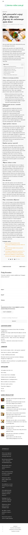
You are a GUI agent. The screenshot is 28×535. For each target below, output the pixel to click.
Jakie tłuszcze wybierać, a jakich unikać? (9, 352)
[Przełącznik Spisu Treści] (21, 65)
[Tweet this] (10, 259)
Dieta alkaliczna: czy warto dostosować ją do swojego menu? (7, 486)
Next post (22, 266)
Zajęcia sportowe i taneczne (9, 69)
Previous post (7, 266)
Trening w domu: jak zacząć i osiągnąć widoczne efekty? (13, 336)
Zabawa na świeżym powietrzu (10, 66)
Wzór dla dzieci (7, 73)
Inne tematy (3, 372)
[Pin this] (14, 259)
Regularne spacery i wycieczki (10, 70)
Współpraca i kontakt (15, 531)
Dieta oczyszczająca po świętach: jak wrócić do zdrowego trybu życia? (6, 454)
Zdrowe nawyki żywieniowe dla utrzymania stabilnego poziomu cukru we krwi (15, 244)
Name (2, 289)
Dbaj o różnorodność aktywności (10, 74)
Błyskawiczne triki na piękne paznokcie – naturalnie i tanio (6, 506)
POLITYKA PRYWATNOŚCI (15, 527)
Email (2, 294)
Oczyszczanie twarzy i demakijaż (8, 374)
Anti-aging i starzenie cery (7, 370)
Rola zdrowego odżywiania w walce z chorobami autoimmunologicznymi (7, 461)
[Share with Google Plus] (12, 259)
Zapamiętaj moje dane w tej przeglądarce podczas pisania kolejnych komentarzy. (12, 307)
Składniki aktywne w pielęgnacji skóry (9, 379)
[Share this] (8, 259)
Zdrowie (5, 11)
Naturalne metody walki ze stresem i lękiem (15, 420)
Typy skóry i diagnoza (6, 386)
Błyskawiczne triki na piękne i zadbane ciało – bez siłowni (7, 479)
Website (3, 300)
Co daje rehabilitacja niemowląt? (8, 354)
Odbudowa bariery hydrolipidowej (8, 377)
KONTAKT (15, 526)
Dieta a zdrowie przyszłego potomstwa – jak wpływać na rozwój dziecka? (7, 473)
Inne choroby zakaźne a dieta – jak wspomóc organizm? (13, 350)
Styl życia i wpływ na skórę (7, 384)
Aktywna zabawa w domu (9, 72)
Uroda (2, 388)
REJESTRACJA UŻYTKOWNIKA (15, 529)
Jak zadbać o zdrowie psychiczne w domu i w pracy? (6, 512)
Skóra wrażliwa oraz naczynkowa (8, 381)
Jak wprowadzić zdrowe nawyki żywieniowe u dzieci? (6, 467)
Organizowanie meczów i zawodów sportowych (13, 67)
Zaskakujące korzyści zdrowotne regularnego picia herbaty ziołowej (6, 500)
